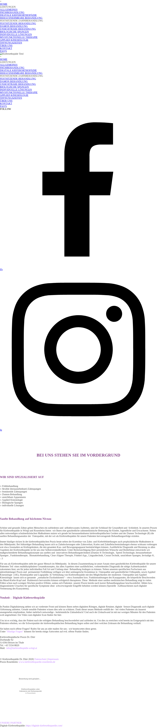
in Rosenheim (30, 691)
